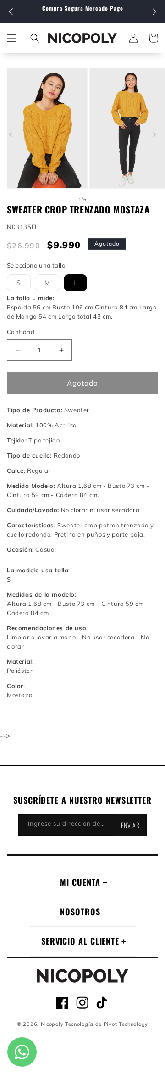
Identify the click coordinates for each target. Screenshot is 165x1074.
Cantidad (20, 332)
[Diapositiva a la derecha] (154, 134)
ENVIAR (130, 825)
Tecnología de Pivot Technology (106, 1024)
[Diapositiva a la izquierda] (11, 134)
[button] (154, 12)
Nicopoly (52, 1024)
